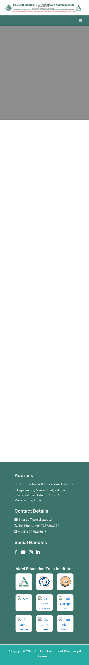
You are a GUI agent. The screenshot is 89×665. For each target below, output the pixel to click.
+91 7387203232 (47, 526)
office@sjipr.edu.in (40, 520)
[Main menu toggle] (80, 20)
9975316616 (37, 532)
